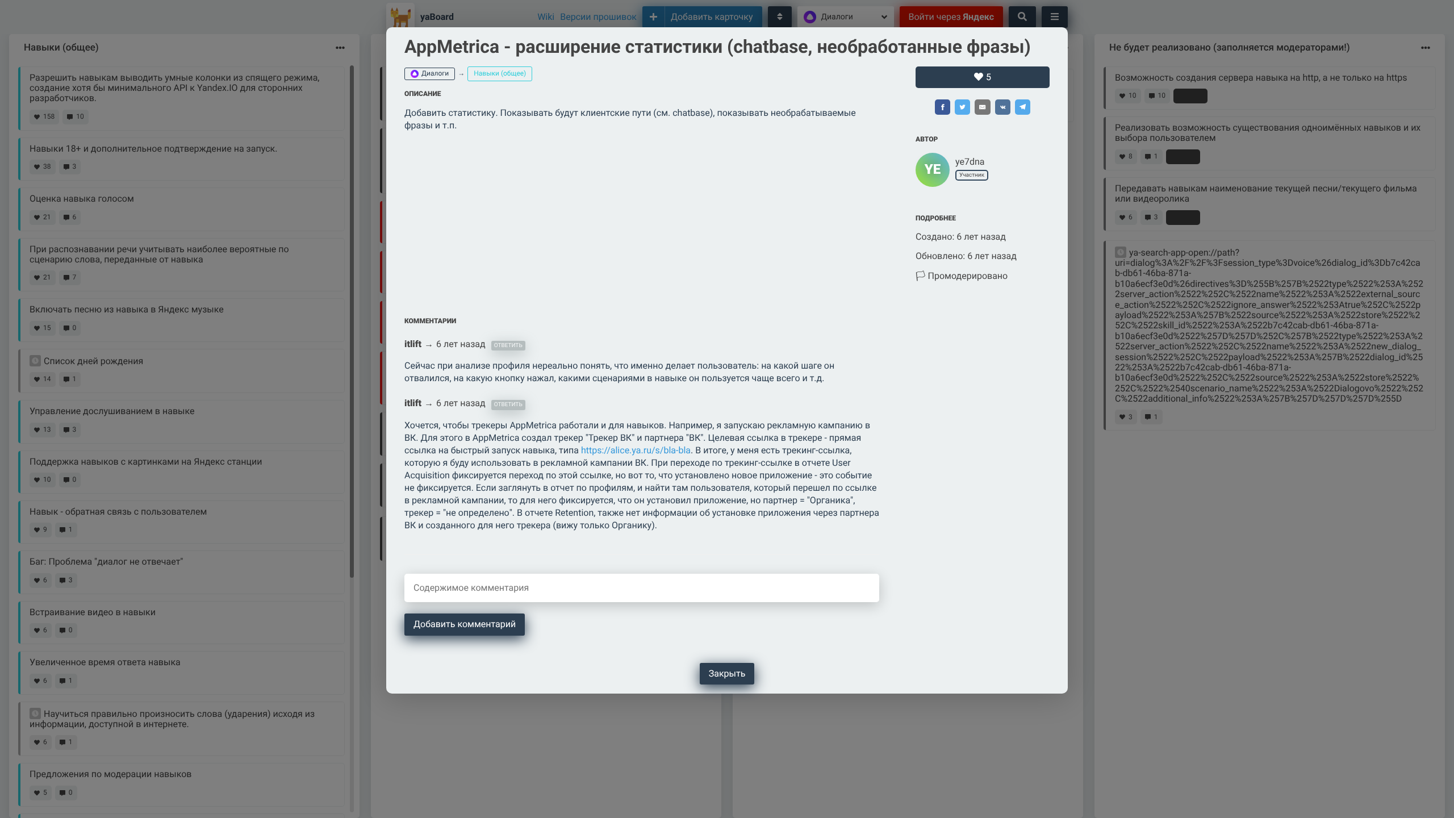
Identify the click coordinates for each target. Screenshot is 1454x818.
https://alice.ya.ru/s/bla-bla (636, 450)
